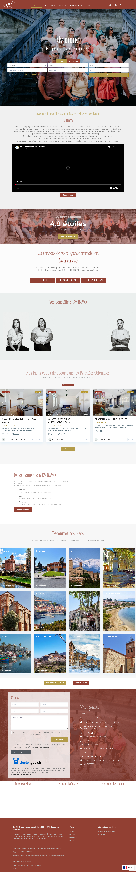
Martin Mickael (57, 439)
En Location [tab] (73, 61)
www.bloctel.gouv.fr (42, 747)
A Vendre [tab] (61, 61)
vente (42, 280)
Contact (89, 5)
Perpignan (14, 415)
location (68, 280)
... (33, 430)
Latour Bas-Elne (112, 636)
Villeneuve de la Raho (114, 594)
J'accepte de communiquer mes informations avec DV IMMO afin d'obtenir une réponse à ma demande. (36, 733)
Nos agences (76, 5)
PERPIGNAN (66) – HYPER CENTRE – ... (113, 419)
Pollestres (40, 551)
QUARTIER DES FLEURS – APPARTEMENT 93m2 (60, 420)
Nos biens (48, 5)
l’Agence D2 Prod (54, 848)
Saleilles (5, 594)
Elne (72, 551)
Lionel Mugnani (104, 439)
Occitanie (7, 415)
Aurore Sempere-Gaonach (15, 439)
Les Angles (75, 636)
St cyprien (6, 636)
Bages (108, 551)
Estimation (93, 280)
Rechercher (108, 75)
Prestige (62, 5)
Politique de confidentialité (106, 831)
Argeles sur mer (77, 594)
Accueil (36, 5)
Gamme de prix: (12, 74)
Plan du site (101, 834)
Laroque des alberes (44, 636)
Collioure (40, 594)
